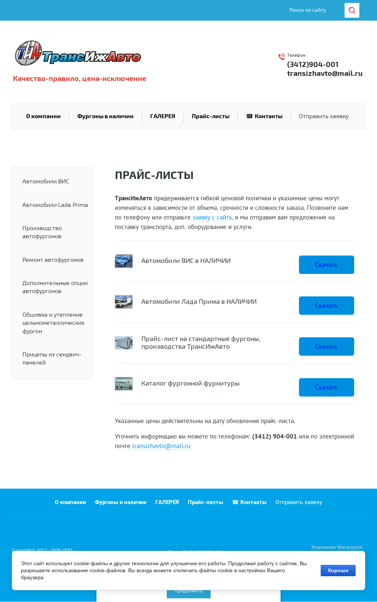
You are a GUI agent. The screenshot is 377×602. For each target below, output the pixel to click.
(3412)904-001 (313, 64)
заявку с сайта (212, 217)
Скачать (326, 264)
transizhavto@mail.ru (325, 73)
